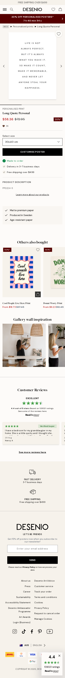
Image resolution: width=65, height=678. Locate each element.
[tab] (11, 103)
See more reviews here (32, 452)
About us (26, 580)
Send (32, 560)
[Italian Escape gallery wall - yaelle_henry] (24, 345)
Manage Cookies (43, 619)
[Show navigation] (4, 9)
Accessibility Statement (18, 602)
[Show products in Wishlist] (53, 9)
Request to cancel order (47, 613)
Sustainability (23, 597)
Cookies (38, 602)
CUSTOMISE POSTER (32, 151)
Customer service (43, 586)
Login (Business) (22, 622)
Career (27, 591)
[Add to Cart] (38, 294)
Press (28, 586)
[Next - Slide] (61, 66)
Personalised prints (23, 26)
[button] (51, 663)
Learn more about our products (32, 194)
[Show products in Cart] (60, 9)
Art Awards (25, 617)
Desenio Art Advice (44, 580)
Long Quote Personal (48, 26)
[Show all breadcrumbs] (6, 26)
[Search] (11, 9)
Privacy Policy (28, 567)
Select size (9, 135)
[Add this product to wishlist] (58, 33)
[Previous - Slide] (3, 66)
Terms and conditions (45, 597)
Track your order (43, 591)
